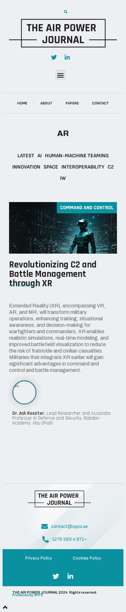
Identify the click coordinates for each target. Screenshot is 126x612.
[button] (65, 12)
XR (35, 285)
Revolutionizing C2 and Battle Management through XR (53, 274)
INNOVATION (26, 167)
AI (39, 156)
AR (11, 285)
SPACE (51, 167)
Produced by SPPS (27, 595)
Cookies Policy (87, 558)
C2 (111, 167)
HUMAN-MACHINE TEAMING (77, 156)
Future (20, 285)
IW (63, 178)
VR (29, 285)
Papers (72, 103)
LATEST (25, 156)
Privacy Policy (38, 558)
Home (22, 103)
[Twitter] (54, 57)
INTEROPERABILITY (82, 167)
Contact (100, 103)
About (46, 103)
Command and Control (87, 207)
